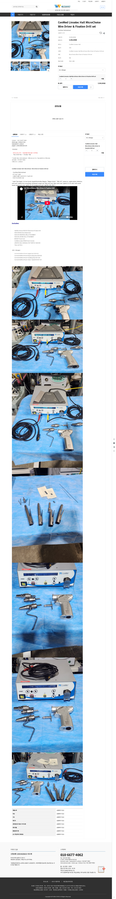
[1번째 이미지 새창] (15, 66)
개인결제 (90, 1)
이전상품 (15, 97)
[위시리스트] (90, 87)
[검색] (36, 6)
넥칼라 (72, 15)
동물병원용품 (46, 15)
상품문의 (103, 1)
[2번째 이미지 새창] (25, 66)
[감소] (60, 78)
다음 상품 (100, 97)
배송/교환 (40, 134)
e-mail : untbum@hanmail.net (68, 859)
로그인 (102, 7)
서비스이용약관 (56, 881)
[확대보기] (48, 70)
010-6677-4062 (71, 854)
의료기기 (20, 15)
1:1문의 (84, 1)
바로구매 (80, 87)
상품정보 (15, 134)
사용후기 (97, 1)
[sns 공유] (104, 33)
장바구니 (65, 87)
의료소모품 (60, 15)
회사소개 (45, 881)
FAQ (79, 1)
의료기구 (32, 15)
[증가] (71, 78)
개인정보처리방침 (68, 881)
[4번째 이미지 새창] (45, 66)
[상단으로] (114, 897)
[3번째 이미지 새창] (35, 66)
